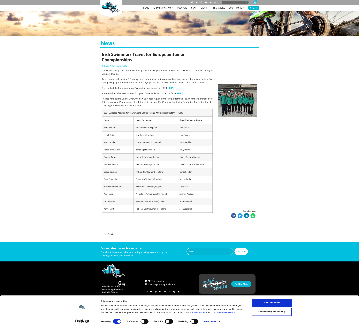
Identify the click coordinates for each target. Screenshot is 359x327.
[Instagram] (201, 2)
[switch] (145, 321)
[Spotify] (174, 292)
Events (204, 8)
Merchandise (218, 8)
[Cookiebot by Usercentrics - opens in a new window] (82, 321)
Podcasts (182, 8)
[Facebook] (192, 2)
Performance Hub (162, 8)
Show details (210, 321)
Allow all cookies (271, 302)
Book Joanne (235, 8)
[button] (233, 215)
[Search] (246, 2)
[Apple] (179, 292)
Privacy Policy (199, 312)
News (193, 8)
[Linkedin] (211, 2)
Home (146, 8)
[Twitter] (197, 2)
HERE (170, 88)
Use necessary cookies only (271, 311)
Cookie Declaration (225, 312)
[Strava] (215, 2)
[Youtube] (206, 2)
